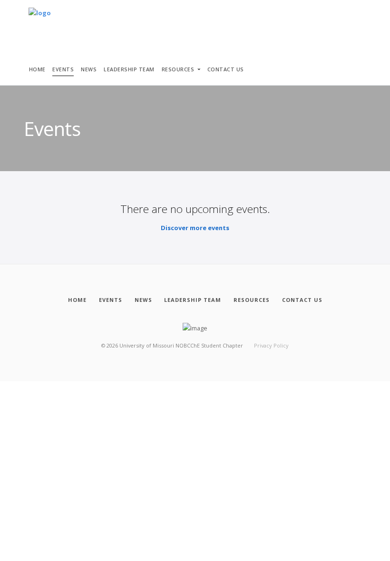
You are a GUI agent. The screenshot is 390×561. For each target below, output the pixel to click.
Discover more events (195, 227)
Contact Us (225, 69)
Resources (178, 69)
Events (63, 69)
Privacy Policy (271, 345)
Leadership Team (129, 69)
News (89, 69)
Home (37, 69)
